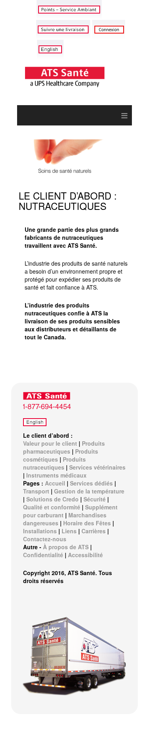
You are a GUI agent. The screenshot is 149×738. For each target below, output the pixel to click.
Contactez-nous (44, 539)
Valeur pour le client (50, 443)
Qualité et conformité (51, 507)
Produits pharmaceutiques (64, 447)
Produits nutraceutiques (54, 463)
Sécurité (94, 499)
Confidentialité (43, 555)
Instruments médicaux (56, 475)
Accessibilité (85, 555)
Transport (36, 491)
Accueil (55, 483)
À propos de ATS (66, 547)
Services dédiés (91, 483)
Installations (40, 531)
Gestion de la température (89, 491)
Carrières (93, 531)
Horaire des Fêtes (87, 523)
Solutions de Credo (52, 499)
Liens (69, 531)
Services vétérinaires (97, 467)
